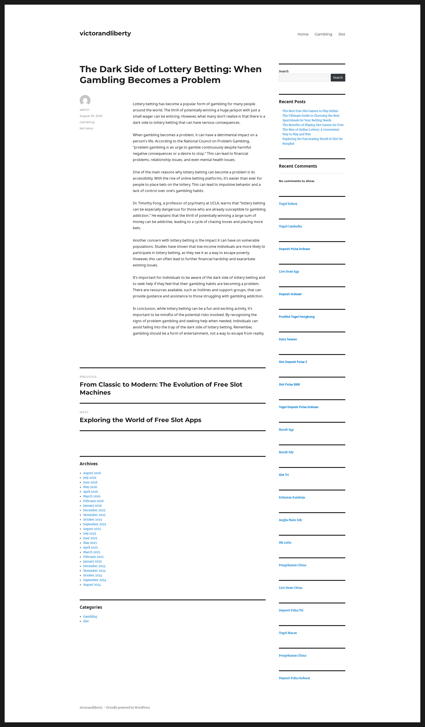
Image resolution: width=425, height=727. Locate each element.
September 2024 (94, 580)
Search (284, 71)
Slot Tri (284, 475)
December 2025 (94, 510)
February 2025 (93, 557)
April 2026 (90, 492)
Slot (341, 34)
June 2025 (90, 538)
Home (303, 34)
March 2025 (91, 552)
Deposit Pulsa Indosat (294, 249)
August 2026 (92, 473)
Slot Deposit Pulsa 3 (293, 362)
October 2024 (92, 575)
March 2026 (91, 496)
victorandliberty (105, 33)
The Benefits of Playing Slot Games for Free (313, 125)
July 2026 (90, 478)
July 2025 (89, 533)
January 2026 (92, 506)
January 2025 (92, 561)
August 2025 (92, 529)
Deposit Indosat (290, 294)
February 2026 (93, 501)
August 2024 (92, 585)
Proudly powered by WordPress (128, 708)
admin (84, 109)
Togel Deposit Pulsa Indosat (299, 407)
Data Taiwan (288, 339)
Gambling (323, 34)
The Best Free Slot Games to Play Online (310, 111)
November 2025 (94, 515)
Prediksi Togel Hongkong (297, 317)
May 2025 (90, 543)
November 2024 (94, 571)
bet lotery (86, 128)
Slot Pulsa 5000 (289, 384)
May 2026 (90, 487)
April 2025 (90, 547)
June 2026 (90, 482)
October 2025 (92, 520)
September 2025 (94, 524)
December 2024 (94, 566)
